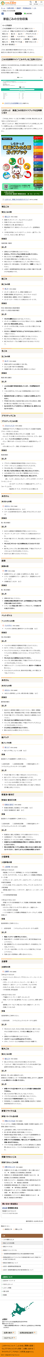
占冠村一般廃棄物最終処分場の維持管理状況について (18, 1270)
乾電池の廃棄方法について (10, 1263)
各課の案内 (10, 8)
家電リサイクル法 (7, 1247)
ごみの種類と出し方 (8, 1239)
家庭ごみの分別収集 (8, 1243)
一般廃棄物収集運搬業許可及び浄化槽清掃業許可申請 (18, 1254)
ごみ (35, 8)
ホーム (3, 8)
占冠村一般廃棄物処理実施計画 (12, 1266)
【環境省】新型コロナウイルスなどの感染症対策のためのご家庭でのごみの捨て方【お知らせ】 (22, 1258)
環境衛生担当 (27, 8)
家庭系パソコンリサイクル (10, 1250)
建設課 (19, 8)
